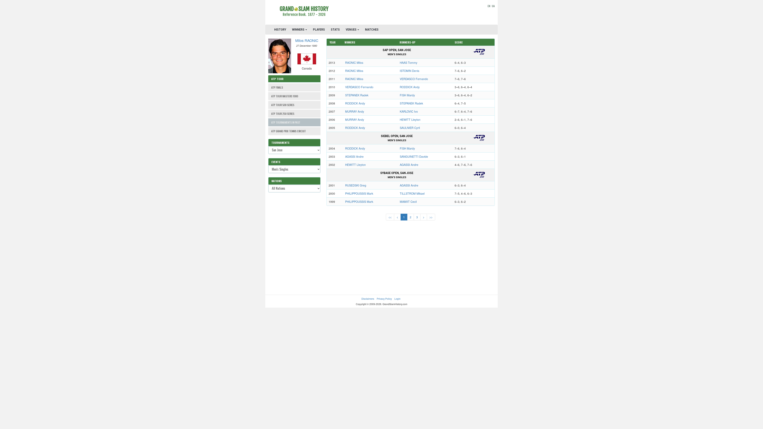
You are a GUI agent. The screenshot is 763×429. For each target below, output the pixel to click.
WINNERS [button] (298, 29)
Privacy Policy (384, 298)
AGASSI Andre (354, 156)
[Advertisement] (410, 13)
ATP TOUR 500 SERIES (282, 105)
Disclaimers (367, 298)
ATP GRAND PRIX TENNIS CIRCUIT (288, 131)
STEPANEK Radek (356, 95)
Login (397, 298)
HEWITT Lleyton (410, 120)
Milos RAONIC (306, 40)
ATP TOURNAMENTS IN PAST (285, 122)
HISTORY (280, 29)
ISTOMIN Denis (409, 71)
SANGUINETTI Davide (414, 156)
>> (431, 217)
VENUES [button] (351, 29)
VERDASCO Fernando (414, 79)
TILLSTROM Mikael (412, 193)
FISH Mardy (407, 95)
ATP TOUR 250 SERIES (282, 113)
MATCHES (372, 29)
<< (390, 217)
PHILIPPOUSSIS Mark (359, 193)
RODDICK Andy (410, 87)
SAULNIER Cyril (410, 128)
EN (489, 6)
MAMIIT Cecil (408, 202)
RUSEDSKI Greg (355, 185)
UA (493, 6)
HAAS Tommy (408, 63)
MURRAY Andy (354, 111)
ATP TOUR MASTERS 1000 (284, 96)
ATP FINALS (277, 87)
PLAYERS (319, 29)
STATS (335, 29)
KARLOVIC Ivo (409, 111)
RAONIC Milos (354, 63)
